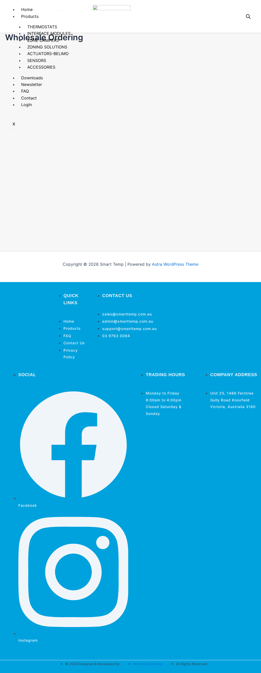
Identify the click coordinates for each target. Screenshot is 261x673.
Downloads (32, 77)
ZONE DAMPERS (43, 40)
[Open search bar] (248, 16)
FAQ (25, 91)
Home (27, 9)
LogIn (26, 104)
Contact (29, 97)
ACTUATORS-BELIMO (48, 53)
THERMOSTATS (42, 26)
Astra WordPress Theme (175, 264)
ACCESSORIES (41, 67)
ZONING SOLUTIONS (47, 46)
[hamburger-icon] (58, 8)
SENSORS (36, 60)
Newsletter (31, 84)
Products (29, 16)
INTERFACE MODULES (49, 33)
